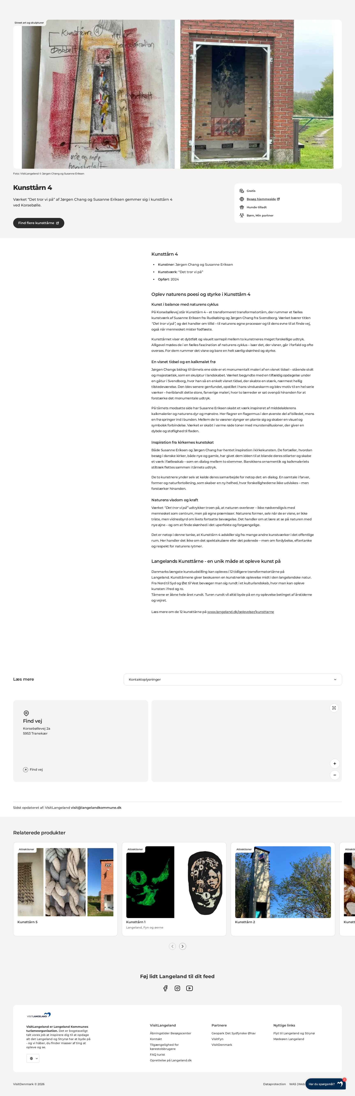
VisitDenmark (222, 1045)
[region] (246, 741)
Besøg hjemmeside (261, 199)
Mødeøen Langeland (288, 1039)
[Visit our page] (165, 988)
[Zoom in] (335, 764)
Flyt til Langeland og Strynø (294, 1033)
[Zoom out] (335, 775)
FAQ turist (157, 1054)
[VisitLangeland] (38, 1014)
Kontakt (156, 1039)
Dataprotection (274, 1084)
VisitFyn (218, 1039)
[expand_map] (334, 707)
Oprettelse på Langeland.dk (171, 1060)
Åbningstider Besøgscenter (170, 1033)
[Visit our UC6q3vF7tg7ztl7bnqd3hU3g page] (189, 988)
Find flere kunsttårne (36, 223)
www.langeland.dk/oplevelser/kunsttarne (240, 612)
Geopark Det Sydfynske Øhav (234, 1033)
